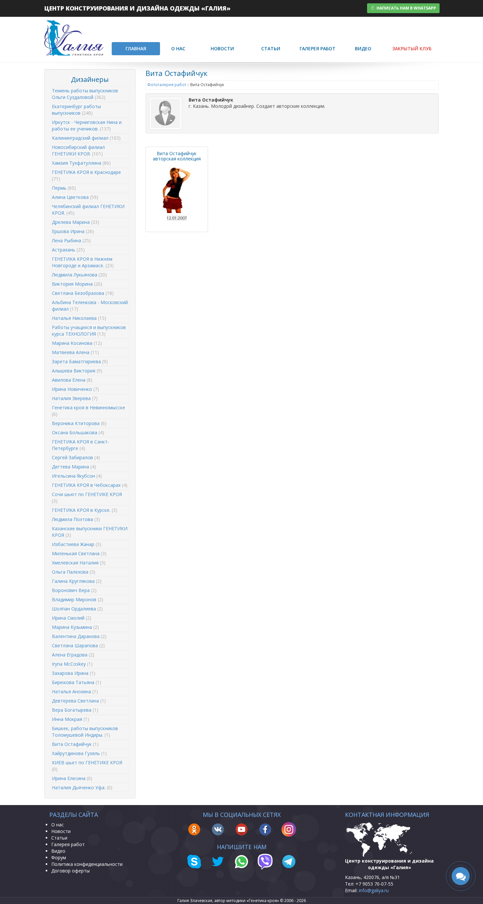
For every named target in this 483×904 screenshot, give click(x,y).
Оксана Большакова (78, 432)
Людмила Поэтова (76, 519)
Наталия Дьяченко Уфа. (82, 787)
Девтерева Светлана (79, 701)
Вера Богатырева (75, 710)
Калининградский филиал (86, 138)
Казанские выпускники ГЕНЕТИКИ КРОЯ (89, 531)
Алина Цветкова (75, 197)
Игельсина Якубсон (77, 476)
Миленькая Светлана (79, 553)
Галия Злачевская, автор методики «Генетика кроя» (228, 900)
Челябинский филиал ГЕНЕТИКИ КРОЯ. (88, 209)
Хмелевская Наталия (78, 562)
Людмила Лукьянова (79, 275)
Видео (363, 48)
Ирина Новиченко (75, 389)
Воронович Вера (74, 590)
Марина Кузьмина (75, 627)
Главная (136, 48)
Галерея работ (317, 48)
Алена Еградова (73, 655)
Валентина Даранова (79, 636)
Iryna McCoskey (72, 664)
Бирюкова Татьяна (76, 682)
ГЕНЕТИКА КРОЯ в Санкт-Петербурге (80, 445)
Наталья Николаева (79, 318)
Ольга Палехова (73, 572)
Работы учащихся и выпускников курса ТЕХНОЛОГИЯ (89, 330)
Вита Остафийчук (75, 744)
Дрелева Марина (75, 222)
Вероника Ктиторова (79, 423)
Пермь (64, 188)
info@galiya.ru (374, 890)
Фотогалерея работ (166, 84)
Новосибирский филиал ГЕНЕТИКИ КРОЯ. (78, 150)
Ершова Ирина (73, 231)
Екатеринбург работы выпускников (76, 109)
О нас (178, 48)
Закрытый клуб (411, 48)
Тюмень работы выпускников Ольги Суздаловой (85, 93)
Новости (222, 48)
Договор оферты (70, 871)
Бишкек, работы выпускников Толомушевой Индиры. (85, 731)
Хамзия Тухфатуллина (81, 163)
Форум (58, 857)
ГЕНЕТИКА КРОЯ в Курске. (84, 510)
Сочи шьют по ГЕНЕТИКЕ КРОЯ (87, 497)
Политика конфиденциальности (87, 864)
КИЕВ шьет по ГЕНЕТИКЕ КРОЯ (87, 765)
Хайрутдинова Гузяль (79, 753)
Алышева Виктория (77, 371)
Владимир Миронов (77, 599)
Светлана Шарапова (78, 645)
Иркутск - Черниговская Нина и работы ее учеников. (87, 125)
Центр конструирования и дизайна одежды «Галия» (137, 8)
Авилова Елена (72, 380)
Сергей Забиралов (76, 457)
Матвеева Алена (75, 352)
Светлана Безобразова (83, 293)
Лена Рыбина (71, 240)
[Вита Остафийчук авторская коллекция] (176, 188)
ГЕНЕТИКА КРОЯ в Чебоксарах (89, 485)
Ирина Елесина (72, 778)
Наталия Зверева (75, 398)
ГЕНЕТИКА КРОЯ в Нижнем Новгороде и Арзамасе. (83, 262)
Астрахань (68, 250)
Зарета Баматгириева (80, 361)
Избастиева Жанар (76, 544)
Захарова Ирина (73, 673)
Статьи (270, 48)
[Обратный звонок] (461, 876)
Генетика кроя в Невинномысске (88, 410)
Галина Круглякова (77, 581)
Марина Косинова (77, 343)
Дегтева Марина (74, 467)
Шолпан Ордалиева (77, 609)
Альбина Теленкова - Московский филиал (90, 305)
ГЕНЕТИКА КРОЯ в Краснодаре (86, 175)
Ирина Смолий (71, 618)
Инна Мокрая (70, 719)
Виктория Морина (77, 284)
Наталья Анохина (75, 691)
